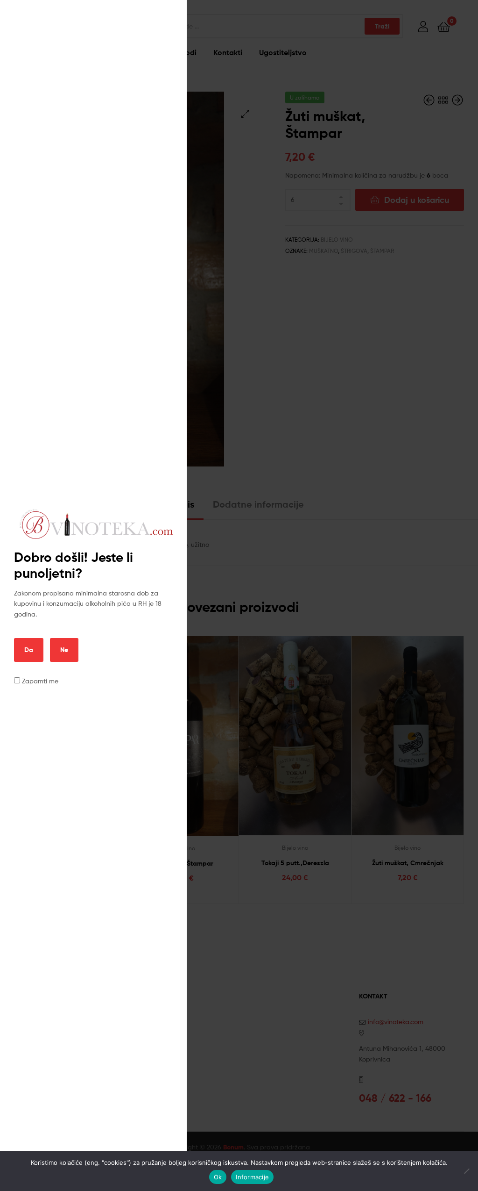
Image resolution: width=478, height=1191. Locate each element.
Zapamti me (39, 681)
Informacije (252, 1177)
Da (28, 650)
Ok (218, 1177)
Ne (64, 650)
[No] (466, 1171)
